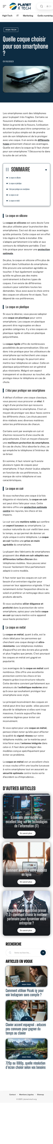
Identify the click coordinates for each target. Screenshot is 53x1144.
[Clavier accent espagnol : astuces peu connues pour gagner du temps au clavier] (26, 1010)
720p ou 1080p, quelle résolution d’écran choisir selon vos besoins (26, 1065)
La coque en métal (14, 200)
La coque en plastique (15, 183)
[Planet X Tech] (20, 6)
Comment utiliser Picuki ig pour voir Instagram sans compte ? (25, 992)
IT (26, 1018)
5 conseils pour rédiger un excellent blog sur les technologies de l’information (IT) (26, 821)
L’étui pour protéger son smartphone (19, 189)
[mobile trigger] (5, 6)
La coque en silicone (15, 177)
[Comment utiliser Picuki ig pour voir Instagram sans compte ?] (26, 976)
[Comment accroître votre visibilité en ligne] (26, 864)
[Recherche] (42, 6)
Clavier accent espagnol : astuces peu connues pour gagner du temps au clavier (26, 1028)
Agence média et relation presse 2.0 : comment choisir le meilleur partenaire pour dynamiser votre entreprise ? (26, 916)
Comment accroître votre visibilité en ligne (26, 872)
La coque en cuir (13, 195)
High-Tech (11, 30)
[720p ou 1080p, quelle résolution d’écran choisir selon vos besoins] (26, 1049)
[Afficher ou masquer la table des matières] (38, 170)
